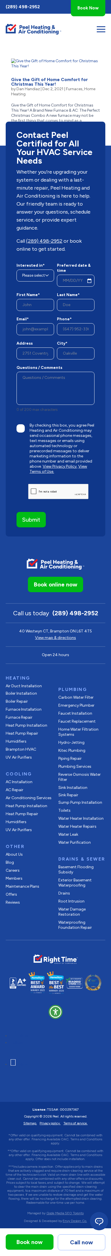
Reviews (13, 902)
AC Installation (19, 781)
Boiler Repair (17, 701)
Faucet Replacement (77, 721)
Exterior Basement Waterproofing (75, 883)
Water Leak (68, 834)
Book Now (88, 8)
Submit (31, 519)
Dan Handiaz (28, 89)
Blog (10, 862)
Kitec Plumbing (71, 750)
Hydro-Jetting (71, 742)
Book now (29, 1242)
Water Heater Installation (81, 818)
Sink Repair (68, 795)
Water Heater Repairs (77, 826)
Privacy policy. (50, 1123)
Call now (81, 1242)
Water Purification (74, 842)
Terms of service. (75, 1123)
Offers (11, 894)
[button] (55, 1012)
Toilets (64, 810)
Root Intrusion (71, 901)
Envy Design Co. (75, 1221)
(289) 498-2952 (23, 6)
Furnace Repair (19, 717)
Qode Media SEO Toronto (65, 1213)
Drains (64, 893)
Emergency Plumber (76, 705)
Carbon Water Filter (76, 697)
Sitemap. (30, 1123)
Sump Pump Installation (80, 802)
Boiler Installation (21, 693)
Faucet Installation (75, 713)
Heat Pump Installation (26, 725)
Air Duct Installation (24, 686)
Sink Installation (72, 787)
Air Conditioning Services (29, 797)
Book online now (55, 584)
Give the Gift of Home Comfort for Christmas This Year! (49, 82)
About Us (14, 854)
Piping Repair (70, 758)
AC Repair (14, 789)
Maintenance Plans (22, 886)
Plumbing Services (74, 766)
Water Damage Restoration (72, 912)
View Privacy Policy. (60, 466)
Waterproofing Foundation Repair (75, 925)
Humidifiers (16, 741)
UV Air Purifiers (19, 757)
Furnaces (74, 89)
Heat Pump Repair (22, 733)
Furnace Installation (24, 709)
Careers (13, 870)
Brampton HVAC (21, 749)
